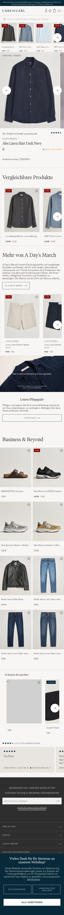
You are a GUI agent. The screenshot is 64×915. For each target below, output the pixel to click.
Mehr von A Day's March (29, 255)
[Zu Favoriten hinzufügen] (36, 191)
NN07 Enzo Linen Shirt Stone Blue (25, 47)
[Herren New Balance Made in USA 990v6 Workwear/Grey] (48, 521)
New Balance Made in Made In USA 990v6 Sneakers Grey (15, 545)
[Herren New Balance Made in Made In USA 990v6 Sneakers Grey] (15, 521)
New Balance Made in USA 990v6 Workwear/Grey (46, 545)
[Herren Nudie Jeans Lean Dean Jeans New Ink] (15, 629)
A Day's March (9, 139)
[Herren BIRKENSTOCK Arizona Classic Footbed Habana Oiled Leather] (15, 467)
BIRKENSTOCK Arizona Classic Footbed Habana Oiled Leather (15, 491)
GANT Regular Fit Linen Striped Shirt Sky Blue (43, 47)
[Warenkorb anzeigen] (54, 11)
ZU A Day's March (14, 286)
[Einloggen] (46, 10)
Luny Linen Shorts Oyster (17, 344)
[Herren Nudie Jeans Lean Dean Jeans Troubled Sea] (48, 629)
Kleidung (6, 56)
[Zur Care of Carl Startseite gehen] (13, 11)
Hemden (17, 56)
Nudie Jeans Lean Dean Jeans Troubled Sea (48, 653)
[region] (32, 760)
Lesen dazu (30, 418)
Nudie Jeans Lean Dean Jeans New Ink (15, 653)
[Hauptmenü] (59, 10)
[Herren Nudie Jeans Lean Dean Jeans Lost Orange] (48, 575)
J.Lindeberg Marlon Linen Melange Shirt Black (8, 47)
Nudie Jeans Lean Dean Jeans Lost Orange (48, 599)
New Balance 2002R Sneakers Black (48, 491)
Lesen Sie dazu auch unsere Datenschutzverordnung (32, 808)
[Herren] (24, 701)
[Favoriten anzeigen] (49, 10)
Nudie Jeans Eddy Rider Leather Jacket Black (12, 599)
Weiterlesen (33, 879)
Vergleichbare (27, 177)
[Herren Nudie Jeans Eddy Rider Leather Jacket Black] (15, 575)
